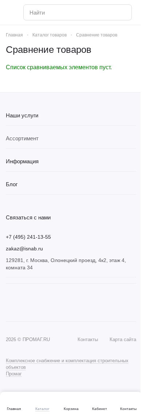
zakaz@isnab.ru (24, 248)
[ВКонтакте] (10, 302)
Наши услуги (22, 115)
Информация (22, 161)
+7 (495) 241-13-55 (28, 237)
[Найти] (122, 12)
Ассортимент (22, 138)
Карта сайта (123, 339)
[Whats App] (24, 302)
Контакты (88, 339)
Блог (11, 184)
